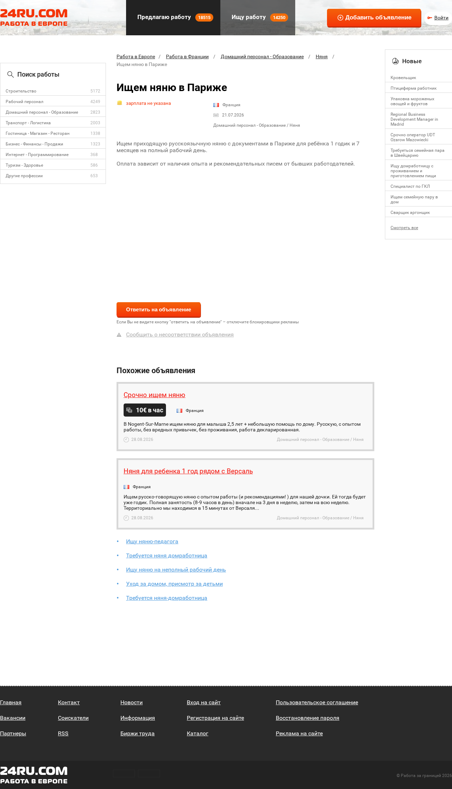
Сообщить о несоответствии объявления (180, 334)
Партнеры (13, 733)
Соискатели (73, 718)
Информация (137, 718)
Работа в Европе (136, 56)
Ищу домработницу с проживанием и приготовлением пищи (413, 170)
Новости (131, 702)
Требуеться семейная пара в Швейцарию (418, 153)
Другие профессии (24, 175)
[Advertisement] (245, 230)
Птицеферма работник (413, 88)
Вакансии (12, 718)
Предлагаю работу (173, 16)
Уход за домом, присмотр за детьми (174, 583)
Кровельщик (403, 77)
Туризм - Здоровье (24, 165)
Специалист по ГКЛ (410, 186)
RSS (63, 733)
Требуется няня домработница (166, 555)
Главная (11, 702)
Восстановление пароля (307, 718)
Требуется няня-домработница (166, 597)
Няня (322, 56)
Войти (441, 17)
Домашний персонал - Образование (42, 112)
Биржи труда (137, 733)
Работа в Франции (187, 56)
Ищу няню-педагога (152, 541)
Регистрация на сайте (215, 718)
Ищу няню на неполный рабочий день (176, 569)
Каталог (197, 733)
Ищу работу (257, 16)
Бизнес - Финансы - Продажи (34, 144)
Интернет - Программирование (37, 154)
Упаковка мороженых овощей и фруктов (412, 101)
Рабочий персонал (24, 101)
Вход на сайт (204, 702)
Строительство (21, 91)
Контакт (69, 702)
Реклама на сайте (299, 733)
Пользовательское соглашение (317, 702)
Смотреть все (404, 227)
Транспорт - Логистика (28, 122)
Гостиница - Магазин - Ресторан (38, 133)
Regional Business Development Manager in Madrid (414, 119)
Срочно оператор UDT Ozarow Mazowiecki (413, 137)
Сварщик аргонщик (410, 212)
